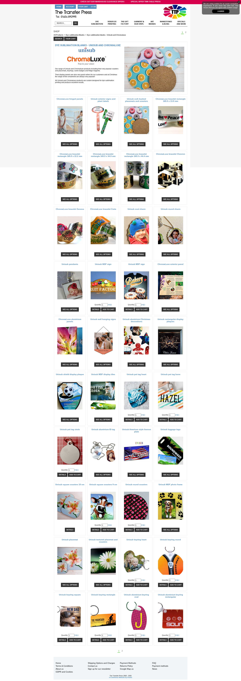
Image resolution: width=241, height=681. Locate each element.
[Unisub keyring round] (171, 576)
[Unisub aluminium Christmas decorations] (136, 355)
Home (58, 663)
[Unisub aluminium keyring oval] (136, 631)
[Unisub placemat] (70, 576)
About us (59, 669)
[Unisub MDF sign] (103, 300)
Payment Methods (128, 663)
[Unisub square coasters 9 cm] (103, 520)
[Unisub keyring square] (70, 631)
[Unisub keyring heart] (136, 576)
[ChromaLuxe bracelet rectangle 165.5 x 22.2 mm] (70, 190)
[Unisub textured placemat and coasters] (103, 576)
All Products (58, 35)
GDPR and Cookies (64, 672)
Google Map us (126, 669)
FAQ (154, 663)
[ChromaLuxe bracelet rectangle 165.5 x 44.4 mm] (136, 190)
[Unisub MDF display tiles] (103, 410)
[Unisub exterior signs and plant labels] (103, 135)
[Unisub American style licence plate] (136, 465)
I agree (220, 11)
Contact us (92, 666)
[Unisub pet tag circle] (70, 465)
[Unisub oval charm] (136, 245)
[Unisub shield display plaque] (70, 410)
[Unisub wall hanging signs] (103, 355)
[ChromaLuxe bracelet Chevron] (171, 190)
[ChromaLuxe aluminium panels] (70, 355)
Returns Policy (126, 666)
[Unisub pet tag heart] (136, 410)
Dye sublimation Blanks (75, 35)
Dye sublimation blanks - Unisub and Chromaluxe (106, 35)
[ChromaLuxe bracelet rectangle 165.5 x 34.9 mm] (103, 190)
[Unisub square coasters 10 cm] (70, 520)
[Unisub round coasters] (136, 520)
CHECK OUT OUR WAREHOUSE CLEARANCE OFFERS (102, 2)
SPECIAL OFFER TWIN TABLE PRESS (146, 2)
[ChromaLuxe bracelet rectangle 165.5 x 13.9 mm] (171, 135)
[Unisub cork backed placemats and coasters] (136, 135)
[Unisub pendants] (70, 300)
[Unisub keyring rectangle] (103, 631)
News (154, 669)
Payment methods (160, 666)
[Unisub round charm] (171, 245)
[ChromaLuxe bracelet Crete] (103, 245)
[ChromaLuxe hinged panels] (70, 135)
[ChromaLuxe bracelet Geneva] (70, 245)
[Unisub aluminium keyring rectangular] (171, 631)
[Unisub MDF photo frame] (171, 520)
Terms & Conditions (64, 666)
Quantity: (98, 305)
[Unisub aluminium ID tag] (103, 465)
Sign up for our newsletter (99, 669)
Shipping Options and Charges (101, 663)
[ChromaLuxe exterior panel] (171, 300)
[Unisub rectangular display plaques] (171, 355)
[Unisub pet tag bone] (171, 410)
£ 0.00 (93, 7)
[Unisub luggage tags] (171, 465)
